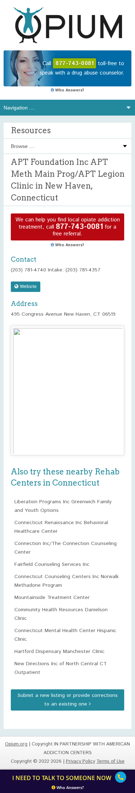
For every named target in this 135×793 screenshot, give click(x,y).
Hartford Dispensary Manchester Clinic (59, 651)
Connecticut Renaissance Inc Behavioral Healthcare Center (61, 527)
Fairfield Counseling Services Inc (51, 564)
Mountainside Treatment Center (52, 597)
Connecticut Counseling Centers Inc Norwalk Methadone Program (66, 581)
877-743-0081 (79, 227)
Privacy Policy (80, 761)
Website (27, 286)
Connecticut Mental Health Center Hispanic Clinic (65, 635)
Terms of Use (110, 761)
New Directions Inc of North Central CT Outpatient (60, 668)
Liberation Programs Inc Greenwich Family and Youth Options (63, 506)
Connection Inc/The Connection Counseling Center (65, 548)
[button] (67, 383)
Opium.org (67, 25)
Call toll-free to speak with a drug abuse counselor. (82, 68)
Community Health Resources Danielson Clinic (61, 614)
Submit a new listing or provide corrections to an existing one (68, 700)
